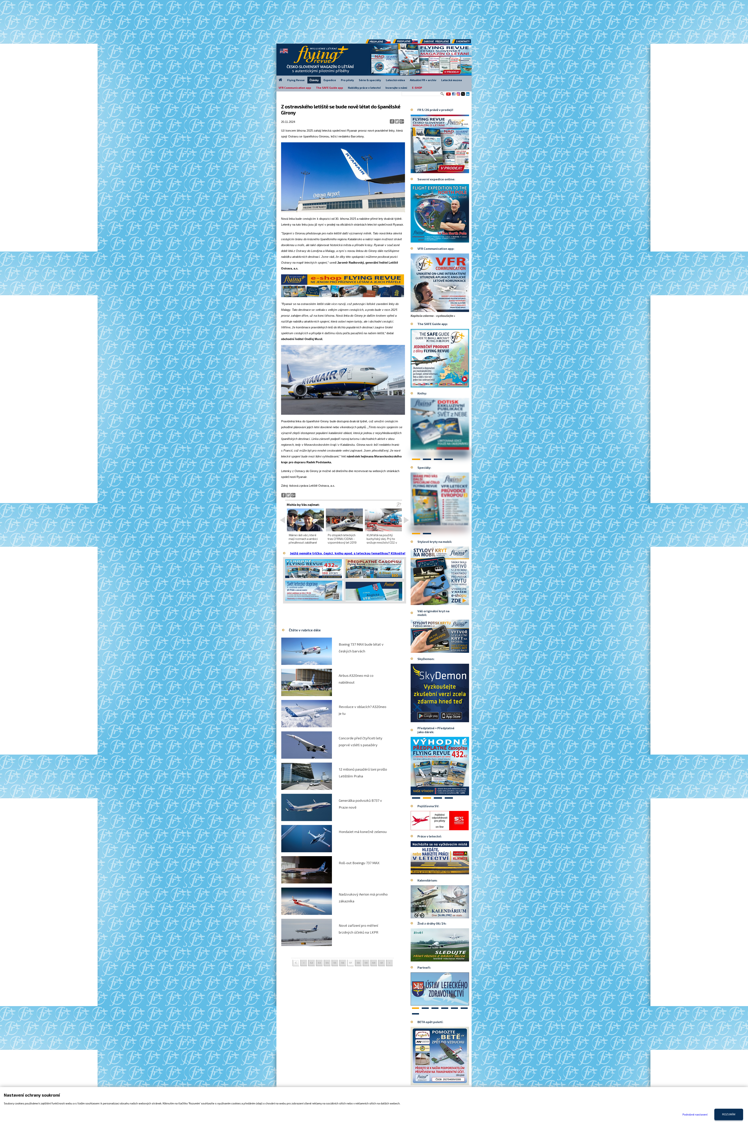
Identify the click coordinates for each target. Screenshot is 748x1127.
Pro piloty (347, 80)
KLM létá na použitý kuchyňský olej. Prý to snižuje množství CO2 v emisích (382, 540)
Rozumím (728, 1114)
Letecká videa (395, 80)
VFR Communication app (295, 87)
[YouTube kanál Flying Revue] (447, 95)
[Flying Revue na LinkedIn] (467, 95)
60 (373, 962)
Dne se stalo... (448, 915)
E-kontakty (465, 42)
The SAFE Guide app (329, 87)
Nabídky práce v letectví (364, 87)
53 (319, 962)
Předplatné (405, 42)
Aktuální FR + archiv (423, 80)
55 (334, 962)
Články (314, 80)
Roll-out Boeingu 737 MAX (359, 863)
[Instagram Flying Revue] (458, 95)
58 (358, 962)
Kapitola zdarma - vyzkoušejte (432, 315)
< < (296, 963)
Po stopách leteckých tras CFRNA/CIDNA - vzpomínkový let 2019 (342, 538)
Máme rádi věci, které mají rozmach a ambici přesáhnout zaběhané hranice (303, 540)
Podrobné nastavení (695, 1114)
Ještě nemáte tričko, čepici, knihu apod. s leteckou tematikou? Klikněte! (347, 553)
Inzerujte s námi (396, 87)
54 (327, 962)
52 (311, 962)
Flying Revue (296, 80)
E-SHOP (417, 87)
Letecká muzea (451, 80)
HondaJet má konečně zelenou (363, 831)
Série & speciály (370, 80)
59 (366, 962)
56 (342, 962)
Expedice (330, 80)
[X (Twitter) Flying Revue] (463, 95)
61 (381, 962)
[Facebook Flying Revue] (453, 95)
